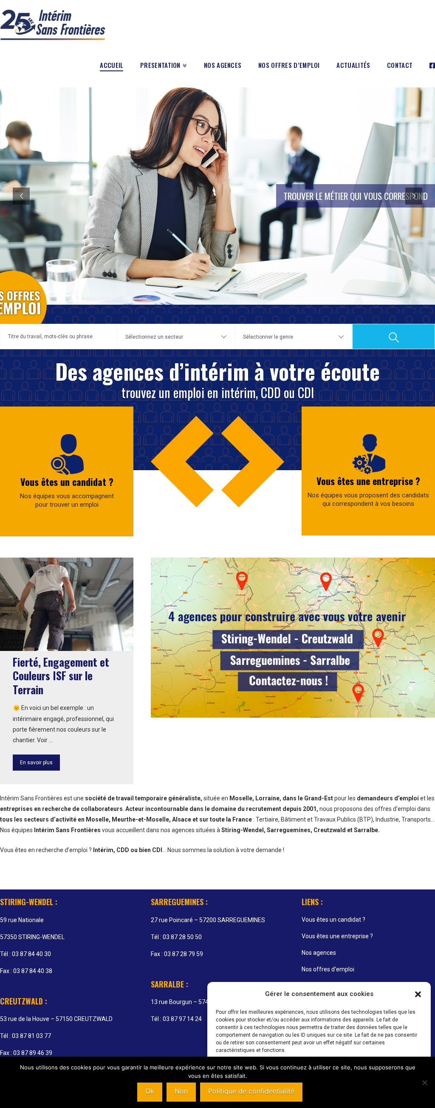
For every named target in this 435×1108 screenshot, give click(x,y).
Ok (149, 1091)
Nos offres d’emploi (328, 969)
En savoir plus (36, 763)
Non (181, 1091)
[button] (418, 994)
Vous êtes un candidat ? (66, 481)
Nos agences (319, 952)
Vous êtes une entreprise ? (368, 481)
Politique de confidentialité (251, 1091)
